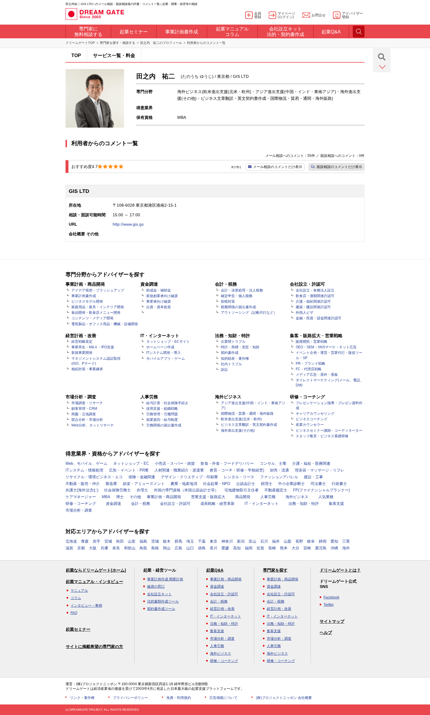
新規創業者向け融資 (162, 296)
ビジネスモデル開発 (87, 301)
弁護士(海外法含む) (82, 490)
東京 (213, 541)
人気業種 (325, 497)
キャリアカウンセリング (315, 413)
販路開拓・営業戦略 (311, 342)
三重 (346, 541)
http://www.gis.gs (128, 224)
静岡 (322, 541)
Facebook (331, 597)
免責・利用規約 (178, 698)
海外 (346, 548)
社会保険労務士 (117, 490)
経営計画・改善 (222, 609)
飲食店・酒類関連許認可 (315, 296)
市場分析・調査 (79, 510)
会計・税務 (140, 503)
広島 (178, 548)
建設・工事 (313, 477)
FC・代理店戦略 (308, 369)
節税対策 (228, 301)
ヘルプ (326, 632)
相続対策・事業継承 (87, 369)
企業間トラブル (233, 342)
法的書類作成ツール (163, 601)
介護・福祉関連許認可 (313, 301)
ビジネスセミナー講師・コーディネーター (329, 430)
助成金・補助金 (158, 290)
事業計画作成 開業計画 (165, 579)
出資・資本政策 (158, 307)
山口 (190, 548)
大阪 (93, 548)
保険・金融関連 (141, 477)
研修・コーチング (81, 503)
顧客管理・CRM (84, 409)
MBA (106, 497)
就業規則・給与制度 (162, 420)
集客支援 (336, 503)
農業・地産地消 (184, 483)
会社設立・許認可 (175, 503)
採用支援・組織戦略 (162, 409)
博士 (120, 497)
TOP (76, 55)
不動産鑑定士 (275, 490)
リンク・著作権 (82, 698)
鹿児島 (320, 548)
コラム (75, 598)
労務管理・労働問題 (162, 414)
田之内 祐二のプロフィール (161, 42)
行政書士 (339, 483)
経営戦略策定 (81, 342)
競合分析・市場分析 (87, 420)
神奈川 (227, 541)
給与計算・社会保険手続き (167, 403)
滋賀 (69, 548)
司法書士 (318, 483)
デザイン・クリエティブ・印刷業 (189, 477)
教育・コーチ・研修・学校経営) (237, 470)
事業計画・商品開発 (164, 497)
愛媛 (225, 548)
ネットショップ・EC (131, 463)
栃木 (167, 541)
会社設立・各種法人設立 (315, 290)
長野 (299, 541)
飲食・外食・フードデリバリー (227, 463)
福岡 (248, 548)
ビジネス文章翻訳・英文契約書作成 (249, 425)
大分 (295, 548)
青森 (85, 541)
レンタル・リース (239, 477)
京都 (81, 548)
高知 (237, 548)
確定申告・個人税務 (236, 296)
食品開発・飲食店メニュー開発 (96, 313)
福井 (276, 541)
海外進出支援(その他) (238, 430)
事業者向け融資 (158, 301)
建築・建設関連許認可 (313, 307)
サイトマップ (332, 621)
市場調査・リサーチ (87, 403)
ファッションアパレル (279, 477)
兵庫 (104, 548)
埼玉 (190, 541)
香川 (213, 548)
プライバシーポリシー (130, 698)
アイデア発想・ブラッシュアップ (97, 290)
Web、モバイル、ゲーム (86, 463)
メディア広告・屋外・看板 (317, 375)
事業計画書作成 (83, 296)
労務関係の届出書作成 (163, 425)
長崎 (272, 548)
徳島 (202, 548)
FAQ (73, 613)
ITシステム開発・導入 (163, 353)
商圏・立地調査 (83, 414)
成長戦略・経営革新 (217, 503)
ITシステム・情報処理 (84, 470)
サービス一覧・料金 (114, 55)
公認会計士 (245, 483)
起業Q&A (214, 570)
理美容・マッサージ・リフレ (319, 470)
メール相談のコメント (277, 167)
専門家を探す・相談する (117, 42)
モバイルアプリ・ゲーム (165, 358)
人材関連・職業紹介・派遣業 (179, 470)
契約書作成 (229, 353)
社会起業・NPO (216, 483)
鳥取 (143, 548)
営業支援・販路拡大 (208, 497)
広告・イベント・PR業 (129, 470)
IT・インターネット (261, 503)
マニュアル (79, 591)
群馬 (178, 541)
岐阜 (311, 541)
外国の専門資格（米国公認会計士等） (186, 490)
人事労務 (268, 497)
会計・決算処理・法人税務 (242, 290)
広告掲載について (223, 698)
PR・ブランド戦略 (310, 363)
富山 (252, 541)
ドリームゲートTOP (80, 42)
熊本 (284, 548)
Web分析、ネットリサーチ (92, 425)
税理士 (266, 483)
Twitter (329, 605)
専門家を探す (275, 570)
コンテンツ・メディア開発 (92, 318)
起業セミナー (78, 629)
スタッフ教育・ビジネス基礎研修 (322, 436)
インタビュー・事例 (86, 605)
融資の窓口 (156, 586)
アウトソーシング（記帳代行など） (249, 313)
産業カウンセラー (310, 425)
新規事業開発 (81, 353)
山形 (131, 541)
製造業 (111, 483)
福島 (143, 541)
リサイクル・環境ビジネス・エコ (94, 477)
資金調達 (113, 503)
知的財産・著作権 (235, 358)
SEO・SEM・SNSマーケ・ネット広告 (326, 347)
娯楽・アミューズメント (144, 483)
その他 (135, 497)
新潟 (241, 541)
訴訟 (224, 370)
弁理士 (142, 490)
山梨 (287, 541)
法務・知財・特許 (303, 503)
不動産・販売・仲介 (83, 483)
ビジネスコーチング (311, 419)
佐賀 (260, 548)
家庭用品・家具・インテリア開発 (97, 307)
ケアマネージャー (81, 497)
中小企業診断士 (291, 483)
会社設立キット (159, 594)
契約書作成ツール (161, 609)
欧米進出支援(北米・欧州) (241, 419)
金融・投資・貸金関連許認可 (318, 318)
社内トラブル (231, 364)
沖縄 (334, 548)
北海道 (71, 541)
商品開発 (242, 497)
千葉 (202, 541)
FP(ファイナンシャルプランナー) (321, 490)
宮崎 (307, 548)
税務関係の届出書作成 (238, 307)
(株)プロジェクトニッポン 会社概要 (284, 698)
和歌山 (129, 548)
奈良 (116, 548)
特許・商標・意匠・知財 (240, 347)
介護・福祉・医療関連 (311, 463)
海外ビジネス (296, 497)
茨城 (155, 541)
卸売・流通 (279, 470)
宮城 (108, 541)
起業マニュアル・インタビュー (94, 581)
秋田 (120, 541)
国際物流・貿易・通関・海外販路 (247, 413)
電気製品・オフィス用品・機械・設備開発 (104, 324)
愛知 (334, 541)
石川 (264, 541)
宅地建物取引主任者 (241, 490)
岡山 (167, 548)
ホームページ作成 (160, 347)
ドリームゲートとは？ (340, 570)
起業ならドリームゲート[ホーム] (96, 570)
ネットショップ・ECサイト (168, 342)
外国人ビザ (304, 313)
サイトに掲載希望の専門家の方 (94, 646)
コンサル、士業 (273, 463)
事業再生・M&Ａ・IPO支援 (92, 347)
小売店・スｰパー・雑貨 (175, 463)
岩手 (96, 541)
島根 (155, 548)
